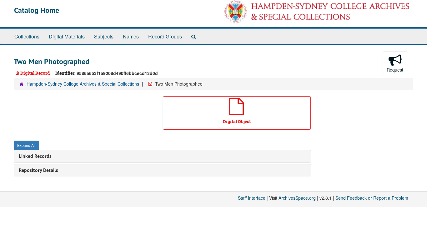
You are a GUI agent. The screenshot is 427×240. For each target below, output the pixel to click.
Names (131, 36)
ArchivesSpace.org (297, 198)
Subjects (103, 36)
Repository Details (38, 170)
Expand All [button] (26, 145)
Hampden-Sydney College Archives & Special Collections (83, 84)
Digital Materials (67, 36)
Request (395, 70)
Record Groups (165, 36)
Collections (26, 36)
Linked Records (35, 156)
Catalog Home (36, 10)
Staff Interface (251, 198)
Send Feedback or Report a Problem (371, 198)
